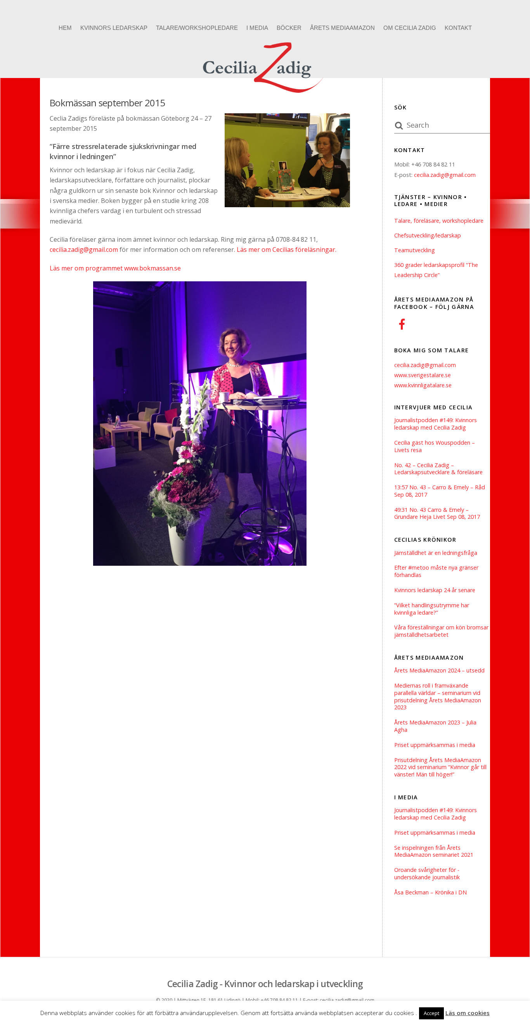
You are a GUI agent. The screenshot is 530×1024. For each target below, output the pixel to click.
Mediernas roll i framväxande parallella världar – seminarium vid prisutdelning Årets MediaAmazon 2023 (437, 696)
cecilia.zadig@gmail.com (84, 249)
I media (257, 27)
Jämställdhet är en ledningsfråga (435, 552)
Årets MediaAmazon (342, 27)
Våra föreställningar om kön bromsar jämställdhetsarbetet (441, 631)
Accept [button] (431, 1013)
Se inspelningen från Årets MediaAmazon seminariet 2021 (433, 851)
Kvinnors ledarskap (113, 27)
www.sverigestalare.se (422, 375)
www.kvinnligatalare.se (423, 385)
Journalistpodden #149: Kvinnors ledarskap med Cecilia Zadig (435, 424)
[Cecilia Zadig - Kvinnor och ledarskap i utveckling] (265, 94)
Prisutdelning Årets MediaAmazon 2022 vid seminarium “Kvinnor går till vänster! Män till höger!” (440, 767)
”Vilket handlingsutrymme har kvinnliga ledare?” (431, 609)
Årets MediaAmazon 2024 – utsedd (439, 670)
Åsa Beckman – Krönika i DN (430, 892)
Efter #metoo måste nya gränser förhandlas (436, 571)
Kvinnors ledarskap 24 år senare (434, 590)
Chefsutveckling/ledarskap (427, 235)
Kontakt (458, 27)
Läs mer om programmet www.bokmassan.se (115, 268)
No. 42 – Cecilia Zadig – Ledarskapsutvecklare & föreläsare (438, 469)
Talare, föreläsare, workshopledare (438, 220)
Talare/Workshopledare (197, 27)
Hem (65, 27)
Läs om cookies (467, 1013)
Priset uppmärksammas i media (434, 745)
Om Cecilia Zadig (409, 27)
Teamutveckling (414, 250)
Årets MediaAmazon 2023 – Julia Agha (435, 726)
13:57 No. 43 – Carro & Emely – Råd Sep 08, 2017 (439, 491)
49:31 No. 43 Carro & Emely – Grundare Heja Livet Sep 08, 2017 (437, 513)
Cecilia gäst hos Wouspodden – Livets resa (434, 446)
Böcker (289, 27)
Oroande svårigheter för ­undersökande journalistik (427, 873)
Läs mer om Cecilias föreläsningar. (286, 249)
